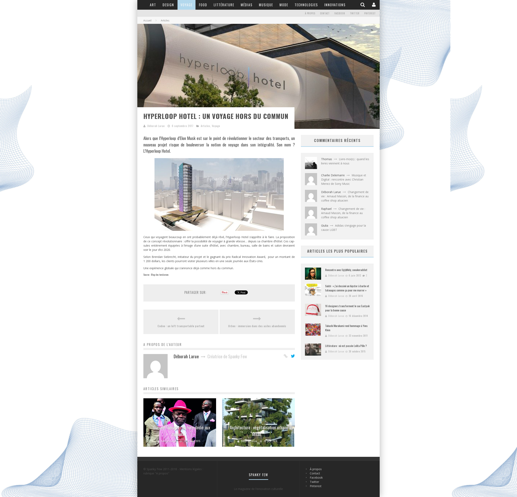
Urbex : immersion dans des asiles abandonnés (257, 326)
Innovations (335, 4)
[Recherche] (363, 4)
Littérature (224, 4)
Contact (325, 13)
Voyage (186, 4)
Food (203, 4)
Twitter (354, 13)
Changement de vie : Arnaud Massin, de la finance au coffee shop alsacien (345, 196)
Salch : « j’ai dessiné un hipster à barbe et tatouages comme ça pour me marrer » (347, 288)
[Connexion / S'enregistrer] (374, 4)
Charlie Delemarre (333, 175)
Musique (266, 4)
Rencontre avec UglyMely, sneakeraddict (346, 270)
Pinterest (370, 13)
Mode (284, 4)
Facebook (339, 13)
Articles (205, 126)
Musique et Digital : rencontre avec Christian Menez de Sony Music (343, 179)
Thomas (326, 159)
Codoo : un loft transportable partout (181, 326)
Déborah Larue (156, 126)
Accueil (147, 20)
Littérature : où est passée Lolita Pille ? (346, 346)
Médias (246, 4)
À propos (310, 13)
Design (168, 4)
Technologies (306, 4)
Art (153, 4)
